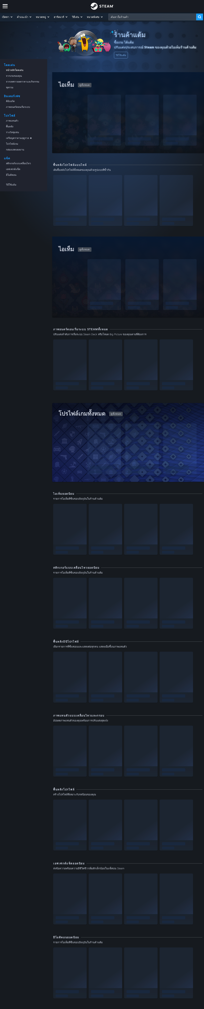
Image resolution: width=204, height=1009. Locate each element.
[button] (7, 17)
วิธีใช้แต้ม (121, 55)
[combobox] (152, 17)
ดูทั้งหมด (84, 85)
